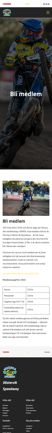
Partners (5, 415)
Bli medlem (29, 405)
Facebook (29, 428)
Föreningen (6, 410)
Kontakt (28, 413)
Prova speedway (31, 410)
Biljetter (5, 408)
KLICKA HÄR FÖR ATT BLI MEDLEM (20, 273)
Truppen (5, 413)
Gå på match (29, 408)
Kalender (5, 405)
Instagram (29, 426)
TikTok (28, 431)
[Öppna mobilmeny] (48, 12)
